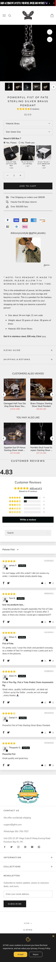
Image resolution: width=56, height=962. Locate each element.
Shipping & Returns (17, 359)
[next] (53, 87)
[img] (8, 561)
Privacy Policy (44, 948)
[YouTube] (32, 847)
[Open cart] (52, 15)
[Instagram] (18, 847)
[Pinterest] (25, 847)
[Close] (53, 936)
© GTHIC (28, 930)
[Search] (9, 15)
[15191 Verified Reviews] (28, 804)
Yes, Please (11, 142)
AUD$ (26, 923)
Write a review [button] (28, 519)
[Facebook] (5, 847)
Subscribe (15, 904)
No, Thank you (28, 142)
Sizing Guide (12, 350)
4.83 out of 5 (36, 488)
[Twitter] (11, 847)
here (44, 336)
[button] (23, 109)
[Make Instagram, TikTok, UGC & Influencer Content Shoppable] (47, 265)
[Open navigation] (4, 15)
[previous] (2, 87)
